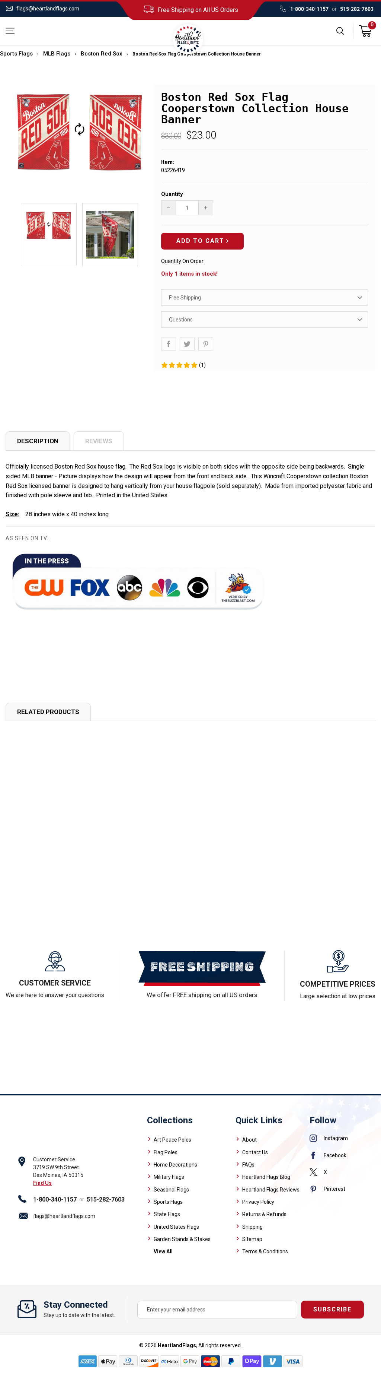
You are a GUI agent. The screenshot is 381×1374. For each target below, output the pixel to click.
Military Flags (169, 1177)
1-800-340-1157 (309, 9)
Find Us (42, 1183)
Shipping (252, 1227)
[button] (183, 365)
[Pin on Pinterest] (205, 344)
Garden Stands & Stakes (182, 1239)
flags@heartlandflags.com (47, 9)
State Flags (167, 1214)
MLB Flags (56, 53)
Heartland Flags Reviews (271, 1190)
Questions (181, 320)
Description (37, 441)
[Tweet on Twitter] (187, 344)
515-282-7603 (357, 9)
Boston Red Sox (101, 53)
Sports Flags (16, 53)
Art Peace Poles (172, 1140)
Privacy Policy (258, 1202)
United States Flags (176, 1227)
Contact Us (255, 1152)
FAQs (248, 1165)
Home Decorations (175, 1165)
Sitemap (252, 1239)
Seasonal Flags (171, 1190)
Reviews (98, 441)
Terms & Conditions (265, 1251)
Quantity (172, 194)
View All (163, 1251)
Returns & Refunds (264, 1214)
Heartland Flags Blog (266, 1177)
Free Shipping (185, 298)
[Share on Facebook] (168, 344)
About (249, 1140)
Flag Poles (165, 1152)
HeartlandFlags (177, 1345)
